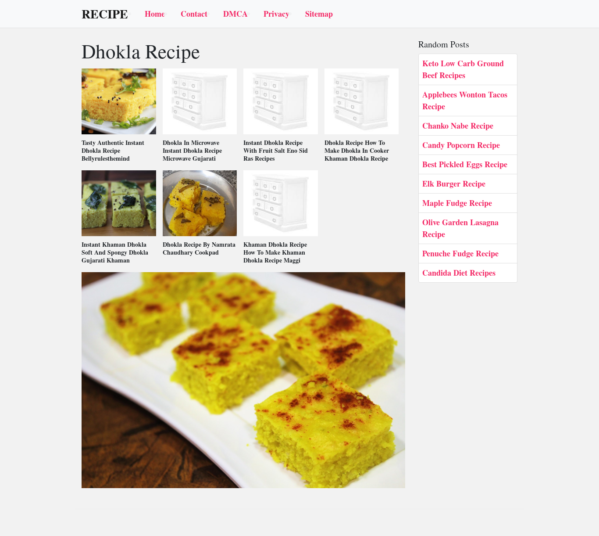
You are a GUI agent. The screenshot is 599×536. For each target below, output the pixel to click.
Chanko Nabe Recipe (457, 125)
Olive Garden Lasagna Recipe (460, 228)
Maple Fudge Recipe (457, 203)
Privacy (276, 13)
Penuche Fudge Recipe (460, 253)
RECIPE (105, 14)
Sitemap (319, 13)
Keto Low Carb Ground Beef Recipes (463, 69)
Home (155, 13)
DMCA (235, 13)
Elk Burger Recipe (453, 183)
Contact (194, 13)
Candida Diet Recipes (459, 272)
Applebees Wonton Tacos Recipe (464, 100)
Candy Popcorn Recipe (461, 145)
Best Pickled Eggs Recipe (464, 164)
